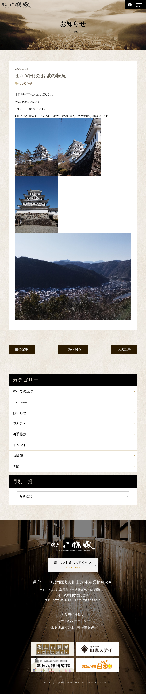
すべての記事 (23, 391)
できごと (19, 423)
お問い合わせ (74, 614)
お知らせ (19, 413)
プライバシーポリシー (74, 621)
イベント (19, 445)
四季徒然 (19, 434)
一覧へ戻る (73, 349)
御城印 (18, 456)
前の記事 (21, 349)
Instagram (20, 402)
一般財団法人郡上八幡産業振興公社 (74, 627)
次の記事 (124, 349)
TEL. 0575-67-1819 (58, 600)
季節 (16, 466)
